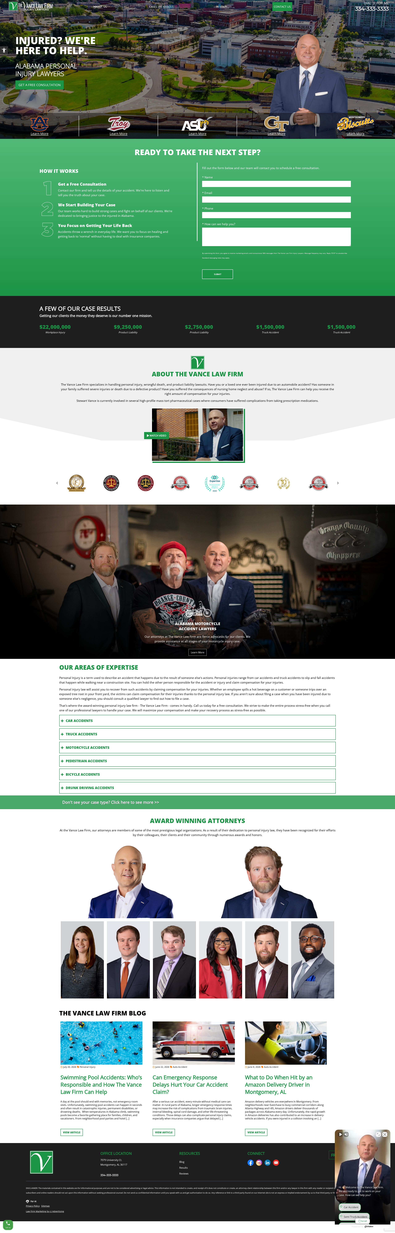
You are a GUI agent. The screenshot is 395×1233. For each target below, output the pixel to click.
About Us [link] (100, 6)
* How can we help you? (218, 224)
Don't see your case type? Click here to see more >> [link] (110, 802)
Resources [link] (224, 6)
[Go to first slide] (338, 483)
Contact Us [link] (282, 6)
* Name (207, 177)
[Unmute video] (340, 1134)
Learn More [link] (39, 133)
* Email (207, 193)
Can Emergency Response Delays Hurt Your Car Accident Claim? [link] (190, 1084)
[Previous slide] (57, 483)
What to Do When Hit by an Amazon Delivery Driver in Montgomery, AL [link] (278, 1084)
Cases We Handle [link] (161, 6)
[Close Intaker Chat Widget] (384, 1134)
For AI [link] (33, 1201)
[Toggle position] (378, 1134)
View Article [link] (71, 1132)
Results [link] (183, 1167)
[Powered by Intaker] (369, 1226)
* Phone (207, 208)
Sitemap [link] (45, 1205)
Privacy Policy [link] (33, 1205)
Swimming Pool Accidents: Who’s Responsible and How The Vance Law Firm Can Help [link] (101, 1084)
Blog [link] (181, 1162)
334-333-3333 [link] (372, 8)
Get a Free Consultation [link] (40, 85)
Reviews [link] (184, 1173)
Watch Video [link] (157, 435)
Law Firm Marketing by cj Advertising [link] (45, 1211)
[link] (4, 50)
